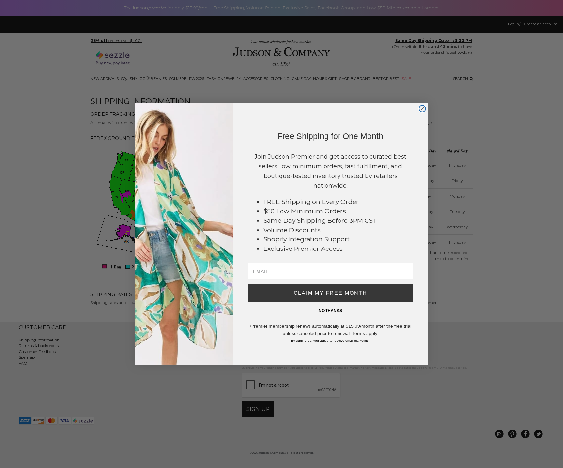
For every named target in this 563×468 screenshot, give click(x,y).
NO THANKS (330, 311)
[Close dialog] (422, 108)
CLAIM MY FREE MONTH (330, 293)
